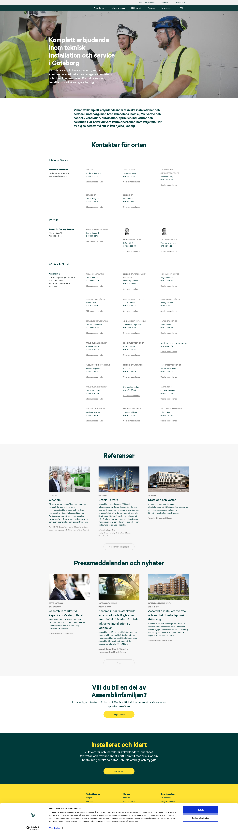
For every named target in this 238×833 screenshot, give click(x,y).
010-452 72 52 (129, 201)
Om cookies (166, 797)
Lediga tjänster (119, 714)
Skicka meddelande (94, 181)
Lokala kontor (129, 801)
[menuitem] (140, 2)
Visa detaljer (54, 828)
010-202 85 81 (129, 176)
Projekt (89, 797)
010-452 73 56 (167, 179)
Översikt (127, 797)
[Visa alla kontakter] (119, 431)
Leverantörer (150, 2)
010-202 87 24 (92, 201)
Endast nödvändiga (200, 818)
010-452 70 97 (92, 176)
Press (140, 2)
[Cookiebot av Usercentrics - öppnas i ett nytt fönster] (33, 828)
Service (89, 801)
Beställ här (119, 771)
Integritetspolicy (168, 801)
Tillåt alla (200, 810)
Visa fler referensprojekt (119, 546)
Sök (181, 8)
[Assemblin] (56, 8)
